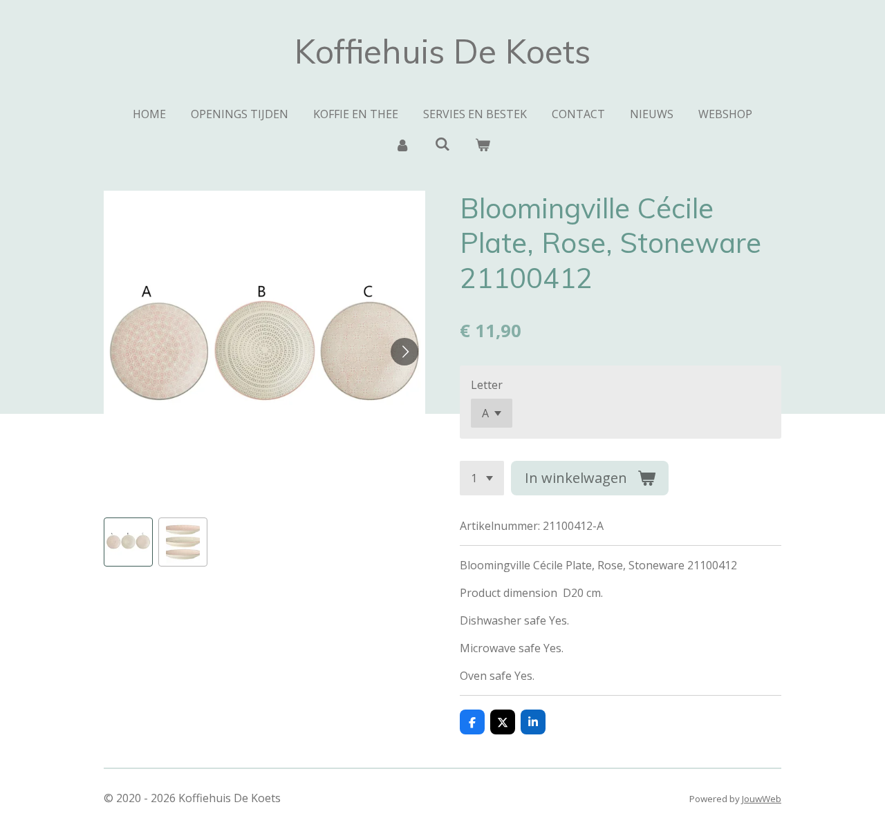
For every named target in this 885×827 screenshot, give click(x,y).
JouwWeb (761, 798)
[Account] (401, 144)
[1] (482, 478)
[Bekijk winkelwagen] (482, 144)
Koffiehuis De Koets (442, 51)
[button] (128, 542)
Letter (487, 384)
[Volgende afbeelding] (404, 351)
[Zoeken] (442, 144)
